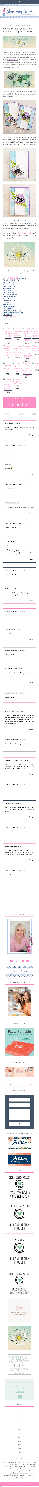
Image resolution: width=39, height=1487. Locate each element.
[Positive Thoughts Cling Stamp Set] (17, 331)
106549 (17, 355)
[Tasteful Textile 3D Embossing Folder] (8, 383)
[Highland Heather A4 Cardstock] (8, 348)
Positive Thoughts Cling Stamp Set (17, 336)
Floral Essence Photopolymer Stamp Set (7, 339)
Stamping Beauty (25, 1484)
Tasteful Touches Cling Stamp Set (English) (27, 339)
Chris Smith (9, 589)
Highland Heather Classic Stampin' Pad (27, 373)
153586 (17, 386)
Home (21, 414)
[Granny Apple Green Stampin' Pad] (17, 366)
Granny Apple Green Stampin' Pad (17, 371)
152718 (7, 391)
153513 (37, 353)
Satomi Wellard (11, 668)
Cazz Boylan (10, 423)
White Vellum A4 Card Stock (7, 371)
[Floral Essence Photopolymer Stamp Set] (8, 332)
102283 (37, 369)
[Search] (31, 1084)
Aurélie (7, 542)
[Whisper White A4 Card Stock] (17, 348)
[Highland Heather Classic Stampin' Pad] (27, 367)
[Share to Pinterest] (26, 405)
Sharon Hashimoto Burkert (16, 760)
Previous (6, 414)
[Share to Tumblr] (22, 405)
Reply (31, 435)
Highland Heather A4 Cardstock (7, 353)
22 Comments (19, 398)
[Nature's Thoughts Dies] (17, 380)
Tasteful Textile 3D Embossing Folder (8, 389)
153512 (27, 359)
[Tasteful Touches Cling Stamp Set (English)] (27, 332)
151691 (37, 340)
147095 (17, 372)
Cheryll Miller (11, 503)
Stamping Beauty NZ (13, 445)
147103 (27, 375)
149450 (7, 342)
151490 (17, 338)
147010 (7, 355)
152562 (27, 342)
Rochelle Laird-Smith (24, 233)
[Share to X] (18, 405)
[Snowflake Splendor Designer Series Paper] (27, 350)
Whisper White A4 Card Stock (17, 353)
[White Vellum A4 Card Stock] (8, 366)
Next (34, 414)
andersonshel (10, 629)
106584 (7, 372)
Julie (6, 464)
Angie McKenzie (12, 59)
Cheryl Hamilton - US (9, 316)
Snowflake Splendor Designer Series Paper (27, 356)
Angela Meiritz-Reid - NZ (10, 278)
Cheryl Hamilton (12, 711)
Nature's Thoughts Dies (18, 384)
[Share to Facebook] (12, 405)
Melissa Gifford (11, 803)
